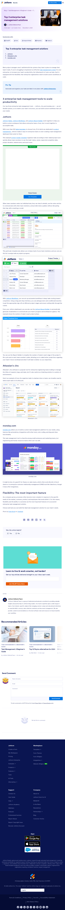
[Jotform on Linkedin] (24, 907)
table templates (21, 129)
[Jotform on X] (21, 907)
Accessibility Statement (47, 897)
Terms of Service (47, 703)
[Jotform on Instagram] (44, 907)
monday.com (12, 58)
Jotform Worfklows (19, 121)
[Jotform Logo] (6, 2)
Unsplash (20, 511)
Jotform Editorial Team (15, 25)
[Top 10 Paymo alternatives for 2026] (42, 634)
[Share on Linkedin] (32, 519)
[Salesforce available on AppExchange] (32, 849)
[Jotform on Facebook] (18, 907)
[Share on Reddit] (36, 519)
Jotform (10, 54)
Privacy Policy (38, 703)
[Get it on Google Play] (32, 838)
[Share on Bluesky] (40, 519)
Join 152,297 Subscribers (17, 584)
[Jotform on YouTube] (40, 907)
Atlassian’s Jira (12, 56)
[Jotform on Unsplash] (47, 907)
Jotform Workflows (12, 298)
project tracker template (19, 138)
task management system (48, 70)
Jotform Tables (7, 121)
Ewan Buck (11, 511)
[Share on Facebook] (28, 519)
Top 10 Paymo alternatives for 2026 (42, 649)
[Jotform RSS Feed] (34, 907)
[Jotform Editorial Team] (5, 25)
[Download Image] (59, 245)
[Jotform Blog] (31, 907)
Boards (15, 3)
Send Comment (56, 698)
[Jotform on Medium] (27, 907)
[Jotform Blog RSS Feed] (44, 519)
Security (36, 897)
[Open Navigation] (63, 2)
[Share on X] (24, 519)
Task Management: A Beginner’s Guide (13, 650)
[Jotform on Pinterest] (37, 907)
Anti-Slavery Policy (32, 901)
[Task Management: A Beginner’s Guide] (14, 634)
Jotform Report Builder (35, 121)
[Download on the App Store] (32, 843)
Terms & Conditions (15, 897)
